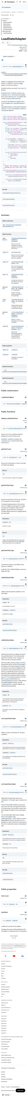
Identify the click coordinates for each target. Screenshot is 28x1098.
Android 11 (3, 1033)
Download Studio (5, 1046)
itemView (19, 658)
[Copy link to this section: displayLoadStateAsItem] (2, 421)
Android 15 (3, 1023)
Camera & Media (5, 991)
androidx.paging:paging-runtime (19, 45)
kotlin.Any (3, 72)
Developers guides (5, 1041)
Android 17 (3, 1018)
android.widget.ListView (17, 662)
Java (25, 51)
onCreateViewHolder (17, 312)
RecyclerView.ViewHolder (13, 225)
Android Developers (5, 12)
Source (3, 971)
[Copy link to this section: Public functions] (17, 412)
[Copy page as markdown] (7, 42)
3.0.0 (25, 49)
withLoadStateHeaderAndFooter (12, 193)
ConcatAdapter (15, 108)
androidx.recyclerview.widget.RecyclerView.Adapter (15, 73)
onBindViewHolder (17, 287)
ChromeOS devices (5, 1007)
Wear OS (3, 1005)
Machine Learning (5, 987)
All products (4, 1081)
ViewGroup (19, 313)
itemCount (14, 350)
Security (3, 968)
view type (21, 88)
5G (2, 996)
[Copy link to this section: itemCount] (10, 896)
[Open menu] (2, 2)
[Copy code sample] (26, 115)
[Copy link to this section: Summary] (10, 215)
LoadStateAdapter (17, 66)
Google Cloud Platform (6, 1079)
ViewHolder (17, 335)
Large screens (4, 1002)
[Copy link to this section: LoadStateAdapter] (15, 397)
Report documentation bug (7, 1057)
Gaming (3, 984)
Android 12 (3, 1030)
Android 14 (3, 1026)
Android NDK (4, 1049)
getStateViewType (17, 274)
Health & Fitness (5, 989)
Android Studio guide (6, 1039)
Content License (18, 945)
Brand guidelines (15, 1087)
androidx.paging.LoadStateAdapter (14, 75)
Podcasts (3, 978)
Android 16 (3, 1021)
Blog (2, 975)
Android (3, 964)
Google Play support (6, 1060)
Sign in (24, 1)
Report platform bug (6, 1055)
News (2, 973)
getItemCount (15, 252)
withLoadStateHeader (9, 199)
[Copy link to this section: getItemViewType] (14, 485)
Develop (13, 12)
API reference (6, 7)
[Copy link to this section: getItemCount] (12, 449)
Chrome (3, 1074)
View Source (22, 47)
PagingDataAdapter (19, 103)
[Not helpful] (13, 15)
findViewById (22, 824)
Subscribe (20, 1090)
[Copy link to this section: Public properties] (18, 889)
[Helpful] (10, 15)
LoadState (10, 83)
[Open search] (17, 2)
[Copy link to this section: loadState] (9, 912)
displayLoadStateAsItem (13, 98)
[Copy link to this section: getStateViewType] (15, 551)
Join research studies (6, 1062)
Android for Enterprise (6, 966)
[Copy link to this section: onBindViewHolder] (15, 578)
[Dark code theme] (26, 65)
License (8, 1087)
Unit (3, 288)
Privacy (3, 994)
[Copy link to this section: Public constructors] (20, 391)
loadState (14, 354)
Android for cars (5, 1010)
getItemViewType (16, 262)
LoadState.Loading (16, 93)
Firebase (3, 1076)
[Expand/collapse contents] (10, 19)
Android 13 (3, 1028)
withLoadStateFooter (9, 205)
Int (7, 252)
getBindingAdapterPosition (10, 680)
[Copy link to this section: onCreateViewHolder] (17, 719)
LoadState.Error (6, 95)
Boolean (4, 239)
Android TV (3, 1012)
